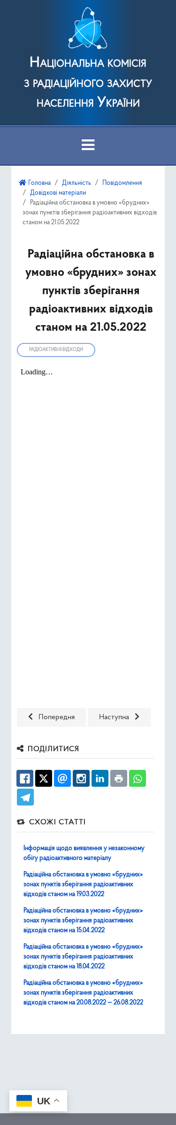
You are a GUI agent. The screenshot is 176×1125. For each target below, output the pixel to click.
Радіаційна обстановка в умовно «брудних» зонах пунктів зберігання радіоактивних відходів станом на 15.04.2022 (83, 920)
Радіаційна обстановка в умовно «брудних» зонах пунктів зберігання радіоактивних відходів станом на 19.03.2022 (83, 884)
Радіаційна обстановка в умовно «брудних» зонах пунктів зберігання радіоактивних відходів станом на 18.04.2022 (83, 956)
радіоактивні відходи (56, 349)
